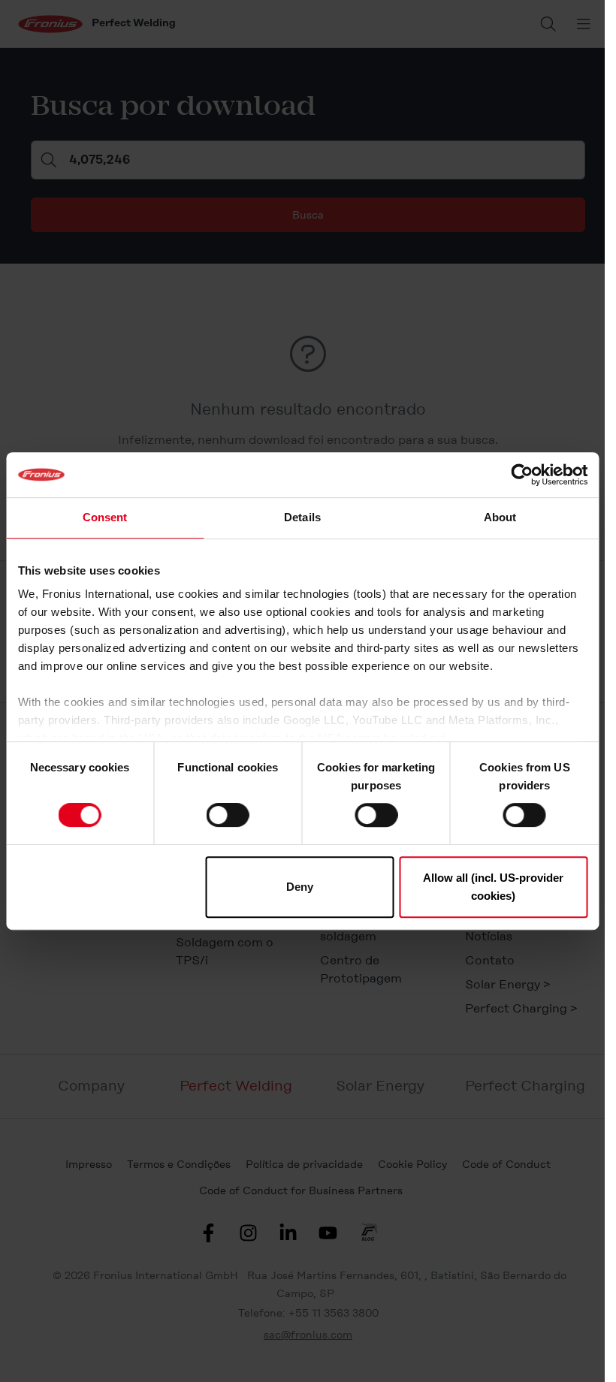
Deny (299, 886)
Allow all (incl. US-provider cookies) (493, 886)
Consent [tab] (105, 517)
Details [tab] (302, 517)
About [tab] (500, 517)
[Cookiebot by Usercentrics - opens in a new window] (521, 474)
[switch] (228, 815)
